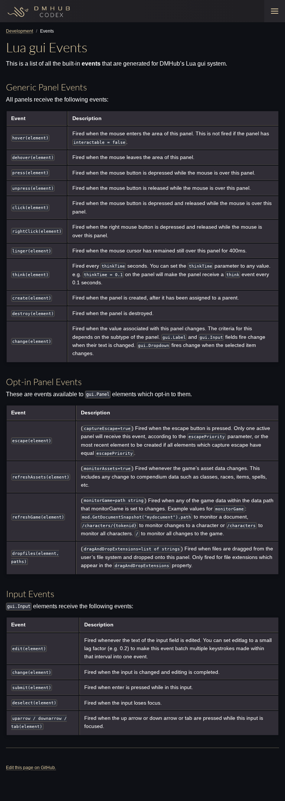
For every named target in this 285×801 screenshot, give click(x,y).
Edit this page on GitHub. (31, 767)
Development (19, 31)
